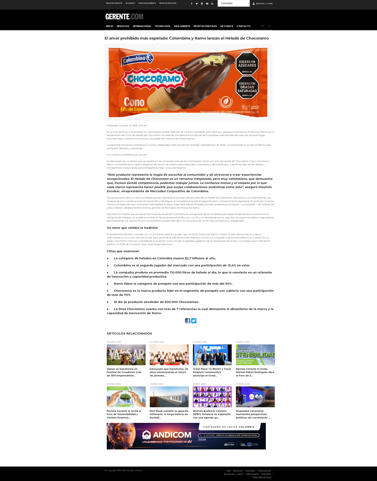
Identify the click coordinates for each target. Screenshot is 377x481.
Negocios (123, 26)
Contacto (243, 26)
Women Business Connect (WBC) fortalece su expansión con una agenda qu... (212, 414)
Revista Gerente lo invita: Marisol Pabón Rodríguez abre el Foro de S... (255, 372)
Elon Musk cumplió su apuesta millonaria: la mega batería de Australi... (169, 414)
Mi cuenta (130, 3)
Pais (228, 470)
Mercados (250, 470)
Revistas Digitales (167, 3)
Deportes (266, 474)
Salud (240, 474)
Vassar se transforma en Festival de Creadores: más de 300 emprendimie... (124, 372)
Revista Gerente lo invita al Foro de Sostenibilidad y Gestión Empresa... (124, 414)
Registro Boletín (114, 3)
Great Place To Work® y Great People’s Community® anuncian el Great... (212, 372)
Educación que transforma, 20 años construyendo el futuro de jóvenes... (169, 372)
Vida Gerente (182, 26)
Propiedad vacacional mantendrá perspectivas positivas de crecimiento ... (253, 414)
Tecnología (162, 26)
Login (269, 3)
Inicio (109, 26)
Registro (260, 3)
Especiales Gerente (147, 3)
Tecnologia (229, 474)
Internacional (142, 26)
